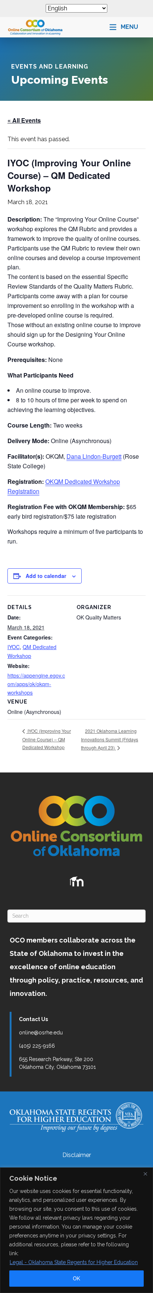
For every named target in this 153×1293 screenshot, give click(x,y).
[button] (124, 27)
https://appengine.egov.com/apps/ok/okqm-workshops (36, 684)
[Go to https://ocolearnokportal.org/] (76, 881)
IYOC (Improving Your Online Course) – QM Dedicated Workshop (46, 739)
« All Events (24, 120)
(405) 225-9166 (37, 1046)
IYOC (13, 647)
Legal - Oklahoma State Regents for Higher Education (74, 1262)
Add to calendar (46, 576)
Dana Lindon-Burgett (93, 456)
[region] (76, 1230)
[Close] (145, 1173)
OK (76, 1279)
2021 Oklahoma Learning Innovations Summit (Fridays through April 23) (109, 739)
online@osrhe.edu (41, 1033)
